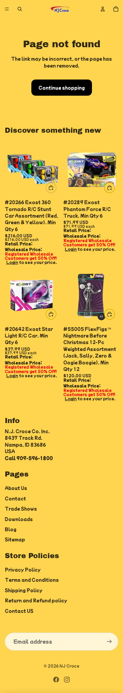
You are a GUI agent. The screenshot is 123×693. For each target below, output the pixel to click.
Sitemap (15, 540)
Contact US (19, 611)
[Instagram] (66, 679)
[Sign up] (109, 641)
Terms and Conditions (32, 580)
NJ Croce (69, 665)
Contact (15, 498)
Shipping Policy (23, 590)
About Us (16, 488)
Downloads (19, 519)
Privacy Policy (23, 570)
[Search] (19, 9)
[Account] (102, 9)
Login (12, 262)
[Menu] (7, 9)
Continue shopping (62, 88)
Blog (10, 529)
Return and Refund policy (36, 601)
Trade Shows (21, 509)
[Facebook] (56, 679)
